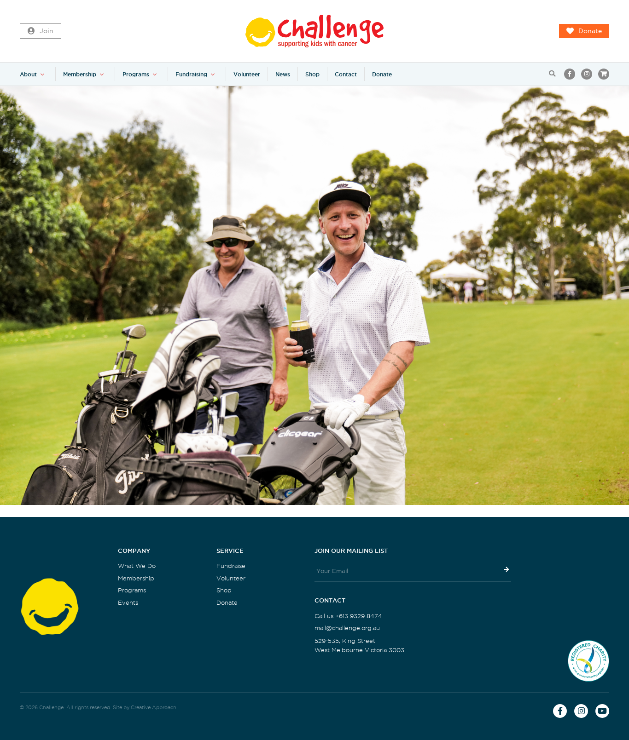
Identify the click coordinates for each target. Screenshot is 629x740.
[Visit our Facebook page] (569, 74)
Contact (346, 74)
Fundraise (230, 566)
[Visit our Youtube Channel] (602, 711)
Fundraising (191, 74)
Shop (312, 74)
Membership (79, 74)
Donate (590, 31)
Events (128, 603)
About (28, 74)
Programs (135, 74)
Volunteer (246, 74)
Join (46, 31)
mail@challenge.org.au (347, 628)
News (282, 74)
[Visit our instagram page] (586, 74)
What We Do (137, 566)
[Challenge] (314, 31)
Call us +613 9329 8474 (348, 616)
